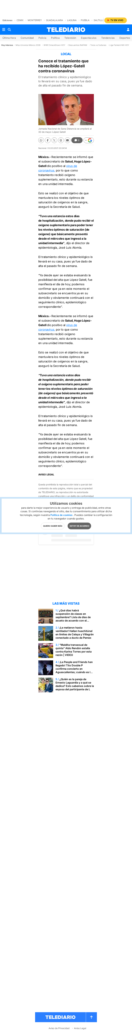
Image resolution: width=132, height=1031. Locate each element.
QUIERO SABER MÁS (52, 526)
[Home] (66, 29)
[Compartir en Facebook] (48, 140)
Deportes (124, 37)
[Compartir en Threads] (61, 140)
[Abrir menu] (3, 29)
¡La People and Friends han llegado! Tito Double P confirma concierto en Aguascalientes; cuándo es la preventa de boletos (74, 668)
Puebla (85, 20)
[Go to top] (91, 1017)
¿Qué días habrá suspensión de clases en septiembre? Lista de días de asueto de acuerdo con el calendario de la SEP (73, 617)
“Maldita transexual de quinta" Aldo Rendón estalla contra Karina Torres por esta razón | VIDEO (74, 650)
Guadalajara (54, 20)
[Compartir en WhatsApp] (41, 140)
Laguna (72, 20)
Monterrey (35, 20)
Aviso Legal (80, 1028)
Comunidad (27, 37)
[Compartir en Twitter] (54, 140)
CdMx (20, 20)
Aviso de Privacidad (59, 1028)
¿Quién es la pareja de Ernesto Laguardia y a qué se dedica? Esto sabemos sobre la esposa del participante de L (75, 684)
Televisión (70, 37)
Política (55, 37)
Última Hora (9, 37)
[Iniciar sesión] (128, 29)
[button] (89, 140)
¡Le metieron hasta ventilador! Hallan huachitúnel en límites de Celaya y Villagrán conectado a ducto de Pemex (75, 632)
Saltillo (99, 20)
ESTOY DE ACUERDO (79, 526)
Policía (42, 37)
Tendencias (108, 37)
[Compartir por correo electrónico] (67, 140)
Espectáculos (88, 37)
